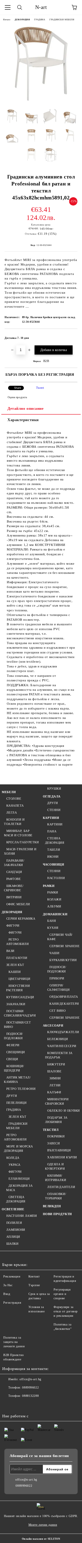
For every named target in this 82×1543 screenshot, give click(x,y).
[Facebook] (7, 1404)
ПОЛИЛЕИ (14, 1222)
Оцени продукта (17, 397)
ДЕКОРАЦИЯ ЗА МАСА (19, 1188)
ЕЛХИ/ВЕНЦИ (19, 1178)
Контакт (34, 1276)
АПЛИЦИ (13, 1236)
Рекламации (12, 1276)
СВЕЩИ (12, 1059)
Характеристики (23, 420)
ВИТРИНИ (13, 897)
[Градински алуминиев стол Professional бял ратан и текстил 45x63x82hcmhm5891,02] (41, 102)
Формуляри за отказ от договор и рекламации (66, 1311)
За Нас (7, 1285)
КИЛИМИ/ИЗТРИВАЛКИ (55, 1178)
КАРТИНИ (51, 818)
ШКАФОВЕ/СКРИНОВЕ (14, 888)
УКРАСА (15, 1164)
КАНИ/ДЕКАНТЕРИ (64, 1003)
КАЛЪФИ (54, 1092)
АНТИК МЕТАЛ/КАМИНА (17, 1080)
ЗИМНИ (55, 1078)
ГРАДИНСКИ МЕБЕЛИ (61, 19)
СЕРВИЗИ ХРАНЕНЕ (64, 946)
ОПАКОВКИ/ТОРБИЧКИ (55, 1196)
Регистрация (12, 1302)
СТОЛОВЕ (13, 798)
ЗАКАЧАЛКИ (15, 1004)
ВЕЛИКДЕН (52, 1206)
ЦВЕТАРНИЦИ (19, 979)
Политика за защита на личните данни (14, 1342)
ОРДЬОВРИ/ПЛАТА (63, 996)
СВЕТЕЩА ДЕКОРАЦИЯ (15, 1199)
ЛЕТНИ (55, 1085)
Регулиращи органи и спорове (62, 1294)
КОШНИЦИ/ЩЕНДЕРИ (14, 1068)
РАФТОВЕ (13, 879)
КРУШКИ (54, 788)
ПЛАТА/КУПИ (16, 958)
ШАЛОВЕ (54, 1071)
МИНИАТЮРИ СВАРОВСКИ (57, 1101)
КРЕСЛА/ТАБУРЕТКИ (22, 842)
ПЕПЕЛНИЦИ (16, 1102)
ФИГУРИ (12, 925)
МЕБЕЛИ (9, 792)
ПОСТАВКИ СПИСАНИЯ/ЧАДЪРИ (20, 1013)
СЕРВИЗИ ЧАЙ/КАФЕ (60, 937)
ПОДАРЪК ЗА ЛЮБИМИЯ (56, 1120)
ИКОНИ (53, 856)
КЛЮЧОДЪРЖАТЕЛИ (63, 1032)
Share (17, 387)
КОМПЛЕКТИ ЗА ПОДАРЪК (59, 1055)
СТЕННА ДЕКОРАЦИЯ (54, 840)
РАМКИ (49, 886)
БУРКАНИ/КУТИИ (63, 960)
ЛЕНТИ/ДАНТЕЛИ (61, 1187)
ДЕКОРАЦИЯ (22, 19)
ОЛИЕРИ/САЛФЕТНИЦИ (58, 987)
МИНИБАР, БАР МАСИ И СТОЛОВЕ (18, 833)
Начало (6, 19)
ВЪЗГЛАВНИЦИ (59, 1150)
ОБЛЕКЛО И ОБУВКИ (63, 1110)
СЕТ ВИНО (57, 1010)
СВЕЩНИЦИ (15, 1052)
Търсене (34, 1285)
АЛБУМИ (54, 906)
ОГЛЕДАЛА (52, 796)
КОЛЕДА (12, 1157)
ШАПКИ (12, 1243)
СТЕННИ (53, 810)
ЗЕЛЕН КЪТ (15, 965)
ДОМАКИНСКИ (55, 914)
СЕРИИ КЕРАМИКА (20, 918)
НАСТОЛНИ (56, 878)
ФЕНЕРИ (12, 1045)
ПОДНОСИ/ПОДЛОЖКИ (13, 1036)
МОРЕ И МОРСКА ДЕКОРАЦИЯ (18, 1148)
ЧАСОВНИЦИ (53, 864)
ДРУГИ (11, 1095)
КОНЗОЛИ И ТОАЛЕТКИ (14, 822)
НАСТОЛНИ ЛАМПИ (21, 1215)
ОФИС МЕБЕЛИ (18, 904)
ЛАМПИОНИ (15, 1229)
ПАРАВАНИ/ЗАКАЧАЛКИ (14, 863)
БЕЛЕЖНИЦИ (57, 1039)
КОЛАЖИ (54, 899)
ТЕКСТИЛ (51, 1130)
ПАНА (51, 831)
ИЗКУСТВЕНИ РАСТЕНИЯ (18, 988)
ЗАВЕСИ (53, 1143)
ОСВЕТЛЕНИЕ (13, 1209)
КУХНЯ (52, 927)
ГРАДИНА (39, 19)
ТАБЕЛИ (53, 849)
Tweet (40, 387)
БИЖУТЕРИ (56, 1064)
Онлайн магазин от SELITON (41, 1538)
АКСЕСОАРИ (53, 1025)
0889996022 (30, 1387)
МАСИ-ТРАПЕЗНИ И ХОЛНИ (20, 851)
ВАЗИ (10, 951)
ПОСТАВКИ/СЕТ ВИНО (17, 1025)
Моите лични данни (42, 1524)
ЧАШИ (54, 953)
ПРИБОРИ (56, 978)
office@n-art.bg (30, 1379)
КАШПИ (15, 972)
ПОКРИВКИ (56, 1136)
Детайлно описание (25, 408)
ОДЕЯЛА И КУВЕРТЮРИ (55, 1166)
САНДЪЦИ (14, 872)
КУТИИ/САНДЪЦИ (20, 997)
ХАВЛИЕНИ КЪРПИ (62, 1157)
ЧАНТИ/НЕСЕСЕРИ (61, 1046)
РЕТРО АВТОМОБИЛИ (17, 942)
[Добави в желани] (71, 336)
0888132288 (30, 1395)
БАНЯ (51, 920)
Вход (6, 1294)
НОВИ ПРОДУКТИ (57, 1214)
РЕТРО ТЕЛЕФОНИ (20, 1088)
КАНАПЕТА (15, 805)
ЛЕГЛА (11, 812)
